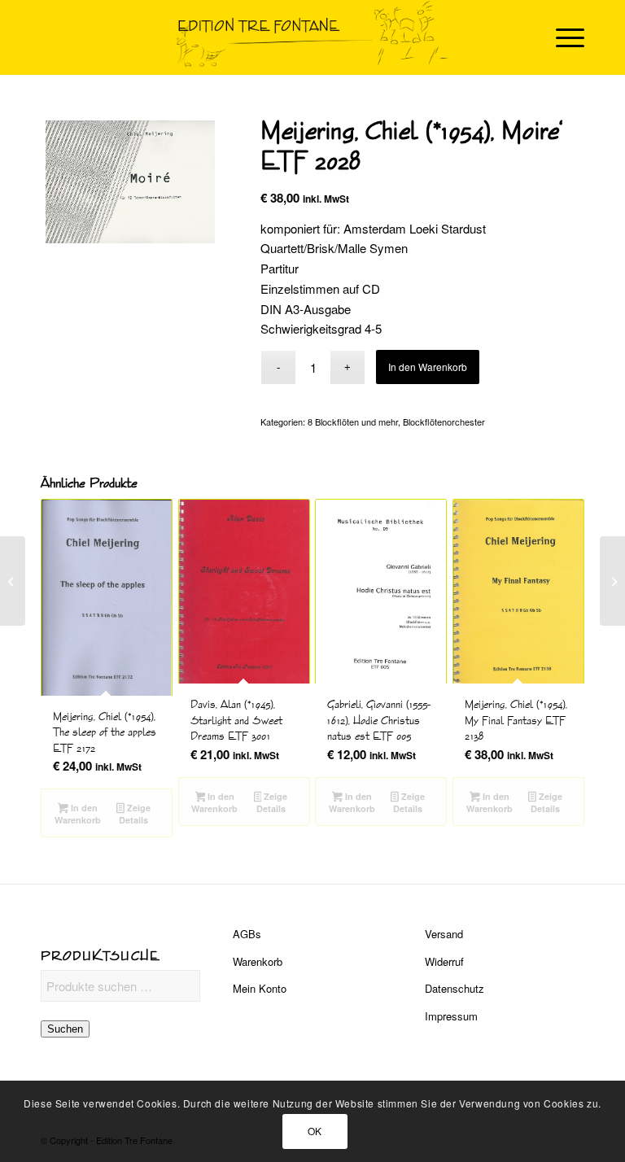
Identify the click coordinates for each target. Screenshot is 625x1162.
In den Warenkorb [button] (78, 814)
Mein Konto (259, 988)
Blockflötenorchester (444, 421)
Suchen (65, 1029)
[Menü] (562, 37)
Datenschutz (454, 988)
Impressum (451, 1016)
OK (315, 1131)
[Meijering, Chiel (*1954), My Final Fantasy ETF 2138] (612, 581)
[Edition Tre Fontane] (312, 37)
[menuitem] (562, 37)
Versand (444, 933)
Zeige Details (135, 814)
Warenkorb (257, 961)
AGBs (247, 933)
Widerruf (444, 961)
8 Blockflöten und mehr (353, 421)
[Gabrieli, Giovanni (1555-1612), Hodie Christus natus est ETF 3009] (12, 581)
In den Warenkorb (427, 367)
